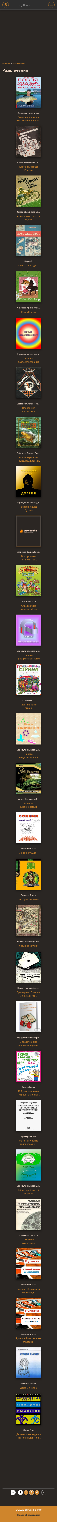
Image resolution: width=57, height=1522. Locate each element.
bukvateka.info (33, 1509)
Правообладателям (28, 1515)
